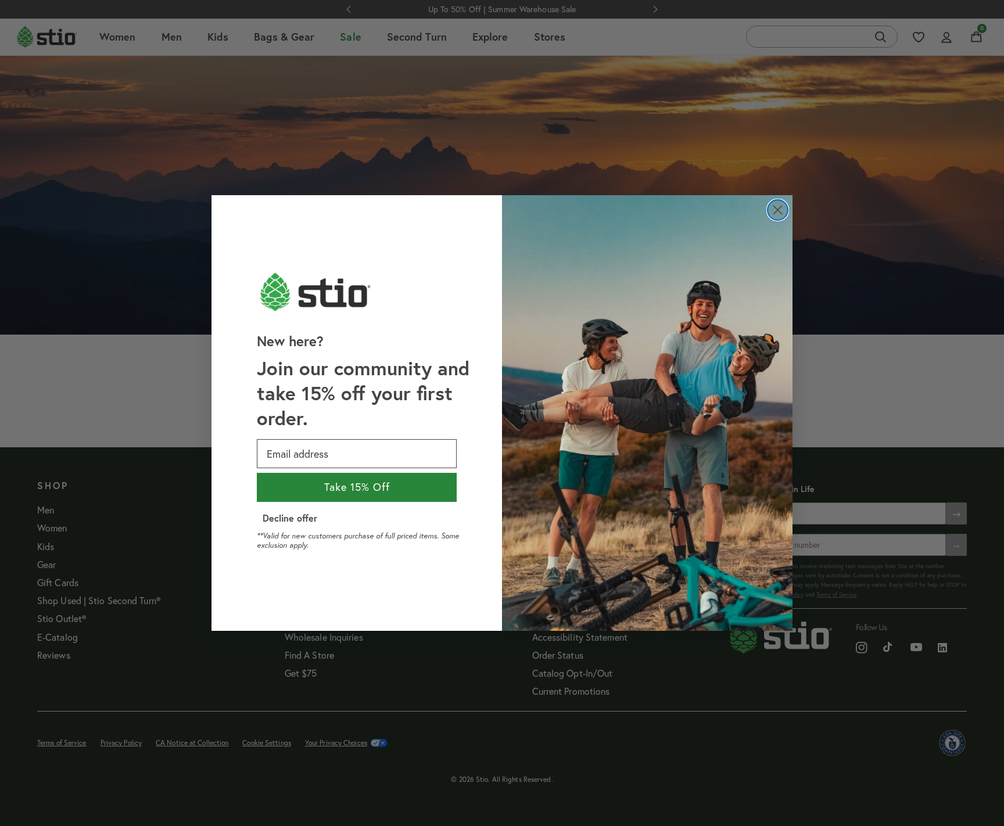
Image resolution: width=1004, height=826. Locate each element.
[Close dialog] (778, 210)
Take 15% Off (357, 487)
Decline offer (290, 518)
